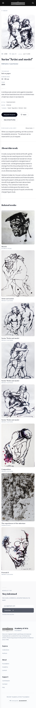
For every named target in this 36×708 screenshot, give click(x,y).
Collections (5, 650)
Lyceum (4, 670)
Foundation (5, 663)
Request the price (9, 114)
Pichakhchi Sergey (6, 248)
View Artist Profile (9, 120)
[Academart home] (18, 3)
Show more (29, 128)
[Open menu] (3, 3)
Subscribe (7, 610)
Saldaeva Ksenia (5, 525)
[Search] (33, 3)
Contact (4, 684)
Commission (6, 681)
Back (5, 10)
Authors (4, 653)
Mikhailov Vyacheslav (9, 64)
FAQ (3, 687)
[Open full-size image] (18, 32)
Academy (5, 667)
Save (24, 114)
